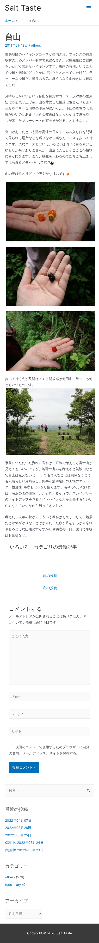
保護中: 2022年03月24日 (24, 843)
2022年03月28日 (18, 828)
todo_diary (13, 885)
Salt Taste (23, 7)
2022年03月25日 (18, 835)
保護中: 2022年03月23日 (24, 850)
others (23, 21)
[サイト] (49, 732)
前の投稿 (50, 576)
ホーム (10, 21)
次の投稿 (50, 588)
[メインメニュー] (88, 8)
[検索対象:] (49, 790)
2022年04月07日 (18, 820)
